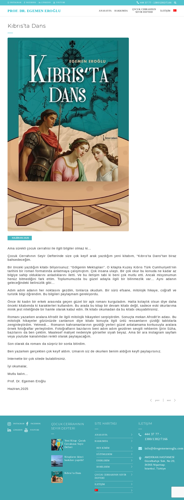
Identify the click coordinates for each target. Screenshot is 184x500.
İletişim (100, 484)
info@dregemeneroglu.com (164, 448)
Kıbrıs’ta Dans (73, 473)
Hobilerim (103, 467)
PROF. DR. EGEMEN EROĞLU (34, 11)
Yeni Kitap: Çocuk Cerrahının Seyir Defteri (75, 444)
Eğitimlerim (104, 454)
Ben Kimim (103, 448)
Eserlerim (103, 460)
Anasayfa (101, 435)
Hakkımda (101, 441)
